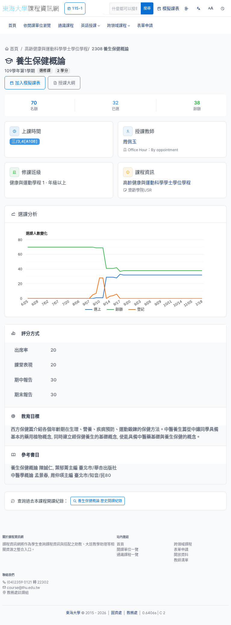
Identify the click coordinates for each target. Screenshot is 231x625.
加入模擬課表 (27, 82)
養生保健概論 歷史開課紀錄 (100, 501)
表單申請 (181, 549)
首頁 (13, 48)
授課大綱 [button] (66, 82)
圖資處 (116, 613)
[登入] (186, 8)
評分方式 (30, 333)
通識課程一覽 (127, 554)
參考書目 (30, 455)
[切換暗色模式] (223, 8)
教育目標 (30, 416)
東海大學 (73, 613)
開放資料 (181, 554)
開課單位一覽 (127, 549)
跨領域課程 (183, 544)
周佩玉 (130, 142)
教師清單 (181, 560)
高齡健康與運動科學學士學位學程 (56, 48)
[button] (90, 25)
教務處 (132, 613)
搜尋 (147, 8)
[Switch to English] (198, 8)
